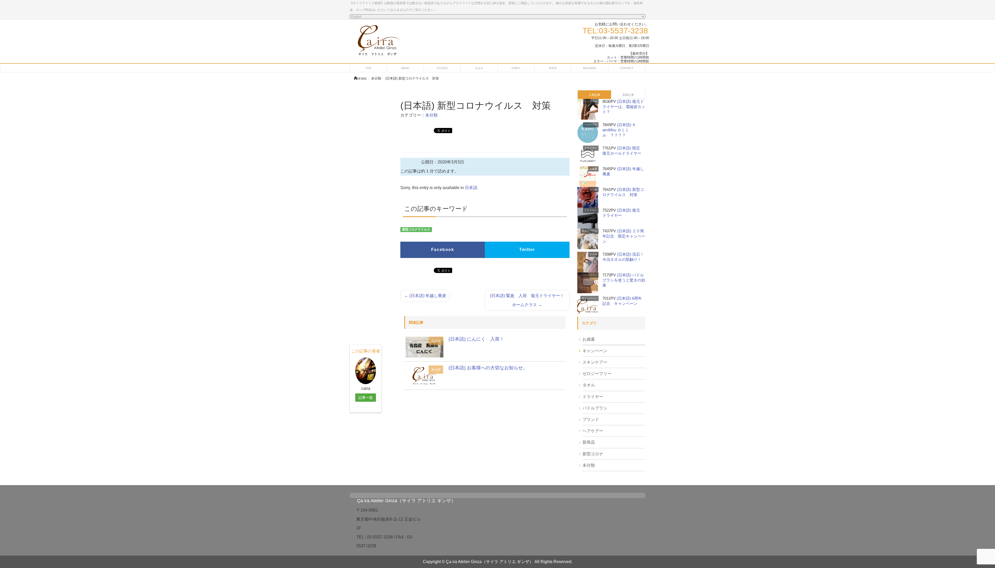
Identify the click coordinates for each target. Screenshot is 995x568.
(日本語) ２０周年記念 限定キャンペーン (623, 236)
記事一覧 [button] (365, 398)
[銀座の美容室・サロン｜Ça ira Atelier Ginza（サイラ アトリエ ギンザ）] (378, 39)
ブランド (590, 419)
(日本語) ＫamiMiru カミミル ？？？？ (619, 130)
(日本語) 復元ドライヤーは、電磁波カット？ (623, 106)
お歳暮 (593, 168)
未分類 (431, 115)
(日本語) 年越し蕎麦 (425, 295)
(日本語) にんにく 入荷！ (476, 339)
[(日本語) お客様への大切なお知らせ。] (424, 375)
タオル (593, 254)
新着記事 (628, 94)
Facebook (442, 249)
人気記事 (594, 94)
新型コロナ (592, 454)
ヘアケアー (590, 124)
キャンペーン (589, 230)
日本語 (471, 187)
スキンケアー (594, 362)
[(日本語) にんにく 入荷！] (424, 346)
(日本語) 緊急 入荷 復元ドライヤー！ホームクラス (527, 300)
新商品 (588, 442)
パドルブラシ (589, 275)
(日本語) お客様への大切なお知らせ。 (488, 367)
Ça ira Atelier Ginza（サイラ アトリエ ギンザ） (406, 500)
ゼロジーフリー (597, 373)
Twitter (527, 249)
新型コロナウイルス (416, 229)
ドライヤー (590, 101)
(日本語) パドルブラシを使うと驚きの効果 (623, 280)
